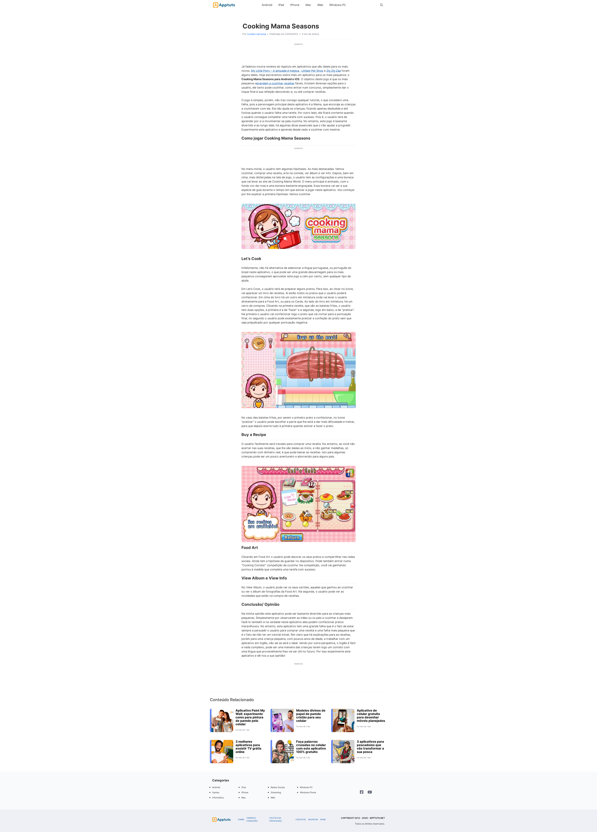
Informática (218, 797)
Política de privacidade (275, 819)
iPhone (294, 5)
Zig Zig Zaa (333, 70)
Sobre (241, 819)
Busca (352, 5)
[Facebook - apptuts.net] (361, 792)
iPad (281, 5)
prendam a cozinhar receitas (275, 83)
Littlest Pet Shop (312, 70)
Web (320, 5)
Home (323, 819)
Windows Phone (308, 792)
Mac (308, 5)
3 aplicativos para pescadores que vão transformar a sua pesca (370, 747)
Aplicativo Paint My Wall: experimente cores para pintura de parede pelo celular (250, 717)
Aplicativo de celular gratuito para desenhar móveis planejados (371, 716)
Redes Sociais (278, 787)
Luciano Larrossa (256, 34)
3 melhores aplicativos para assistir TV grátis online (248, 747)
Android (267, 5)
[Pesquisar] (381, 5)
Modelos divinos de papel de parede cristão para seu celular (310, 716)
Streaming (276, 792)
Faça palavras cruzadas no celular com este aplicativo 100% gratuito (311, 747)
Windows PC (337, 5)
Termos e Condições (252, 819)
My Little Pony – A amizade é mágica (275, 70)
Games (215, 792)
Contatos (301, 819)
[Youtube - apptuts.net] (370, 792)
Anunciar (313, 819)
